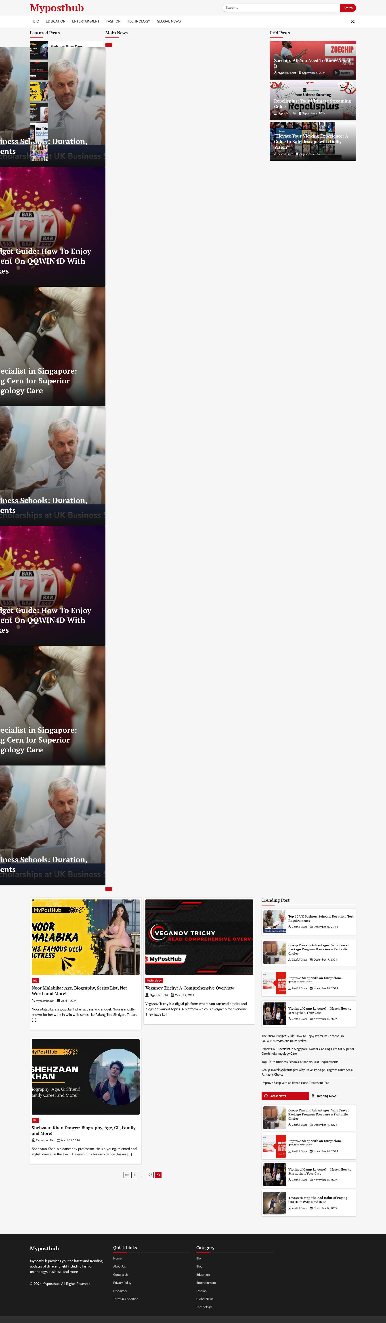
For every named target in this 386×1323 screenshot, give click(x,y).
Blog (199, 1266)
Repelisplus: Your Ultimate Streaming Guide (312, 103)
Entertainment (86, 21)
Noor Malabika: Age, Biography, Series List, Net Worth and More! (79, 990)
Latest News (278, 1096)
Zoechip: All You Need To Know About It (312, 63)
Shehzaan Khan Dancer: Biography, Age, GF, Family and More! (84, 1130)
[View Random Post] (352, 21)
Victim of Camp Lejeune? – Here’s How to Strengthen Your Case (319, 1010)
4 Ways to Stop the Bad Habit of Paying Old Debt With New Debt (317, 1199)
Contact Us (120, 1275)
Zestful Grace (285, 154)
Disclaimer (120, 1291)
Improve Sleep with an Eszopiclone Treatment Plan (315, 980)
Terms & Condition (125, 1299)
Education (55, 21)
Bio (36, 21)
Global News (169, 21)
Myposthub (57, 7)
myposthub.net (287, 72)
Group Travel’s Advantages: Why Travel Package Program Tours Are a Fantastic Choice (318, 949)
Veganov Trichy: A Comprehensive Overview (189, 988)
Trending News (326, 1096)
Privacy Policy (122, 1283)
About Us (119, 1266)
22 (150, 1175)
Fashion (113, 21)
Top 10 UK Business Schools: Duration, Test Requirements (321, 918)
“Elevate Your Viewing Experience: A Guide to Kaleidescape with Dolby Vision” (311, 141)
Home (117, 1258)
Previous (127, 1175)
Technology (138, 21)
